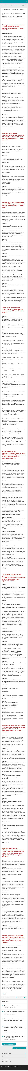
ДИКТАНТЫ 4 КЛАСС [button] (6, 1061)
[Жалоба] (16, 997)
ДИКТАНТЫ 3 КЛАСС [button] (6, 1058)
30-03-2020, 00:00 (5, 997)
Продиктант (10, 1066)
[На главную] (1, 5)
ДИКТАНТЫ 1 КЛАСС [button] (6, 1053)
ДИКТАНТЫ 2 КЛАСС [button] (6, 1056)
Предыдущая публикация (9, 1044)
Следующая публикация (19, 1048)
